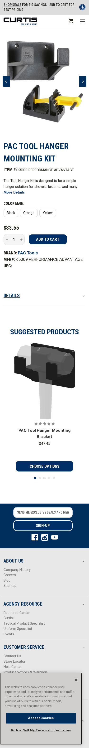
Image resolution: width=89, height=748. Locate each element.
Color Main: (14, 203)
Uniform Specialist (18, 629)
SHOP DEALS (12, 5)
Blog (7, 580)
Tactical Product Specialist (24, 623)
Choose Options (44, 466)
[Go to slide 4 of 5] (49, 478)
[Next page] (82, 81)
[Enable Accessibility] (82, 8)
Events (9, 634)
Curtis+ (9, 618)
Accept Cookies (41, 718)
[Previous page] (6, 81)
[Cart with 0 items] (70, 21)
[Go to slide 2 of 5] (40, 478)
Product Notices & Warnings (26, 672)
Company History (17, 570)
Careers (10, 575)
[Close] (76, 680)
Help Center (13, 667)
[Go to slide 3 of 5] (44, 478)
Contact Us (12, 656)
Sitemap (10, 585)
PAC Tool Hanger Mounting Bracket (44, 433)
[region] (41, 709)
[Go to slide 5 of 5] (54, 478)
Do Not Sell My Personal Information (41, 730)
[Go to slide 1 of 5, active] (35, 478)
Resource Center (17, 613)
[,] (44, 380)
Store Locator (14, 661)
